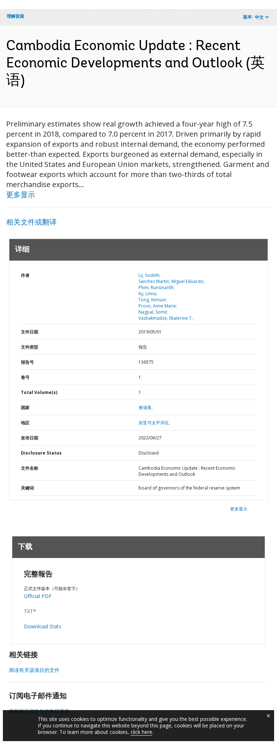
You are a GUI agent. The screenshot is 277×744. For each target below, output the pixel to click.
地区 (25, 423)
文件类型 (29, 347)
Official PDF (38, 596)
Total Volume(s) (39, 392)
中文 (259, 17)
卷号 (25, 377)
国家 (25, 407)
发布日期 (29, 438)
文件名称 (29, 468)
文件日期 (29, 332)
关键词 (27, 488)
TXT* (30, 611)
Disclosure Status (41, 453)
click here (141, 731)
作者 (25, 275)
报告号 (27, 362)
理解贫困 (15, 16)
